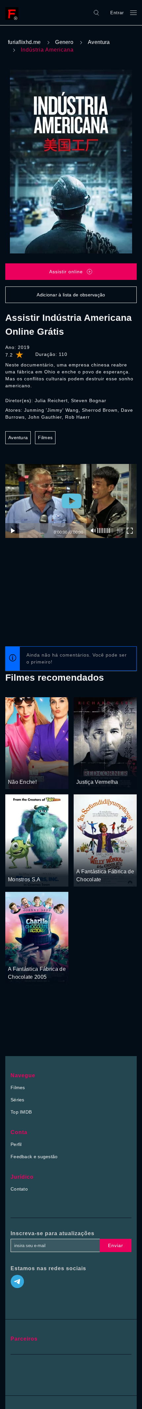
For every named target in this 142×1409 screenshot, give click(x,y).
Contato (19, 1189)
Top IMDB (21, 1112)
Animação (18, 867)
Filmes (45, 437)
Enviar (115, 1245)
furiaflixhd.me (24, 42)
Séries (17, 1099)
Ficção (105, 859)
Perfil (16, 1144)
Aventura (99, 42)
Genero (64, 42)
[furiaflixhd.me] (13, 12)
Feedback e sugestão (34, 1156)
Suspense (87, 769)
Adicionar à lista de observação (71, 294)
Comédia (17, 769)
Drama (106, 769)
